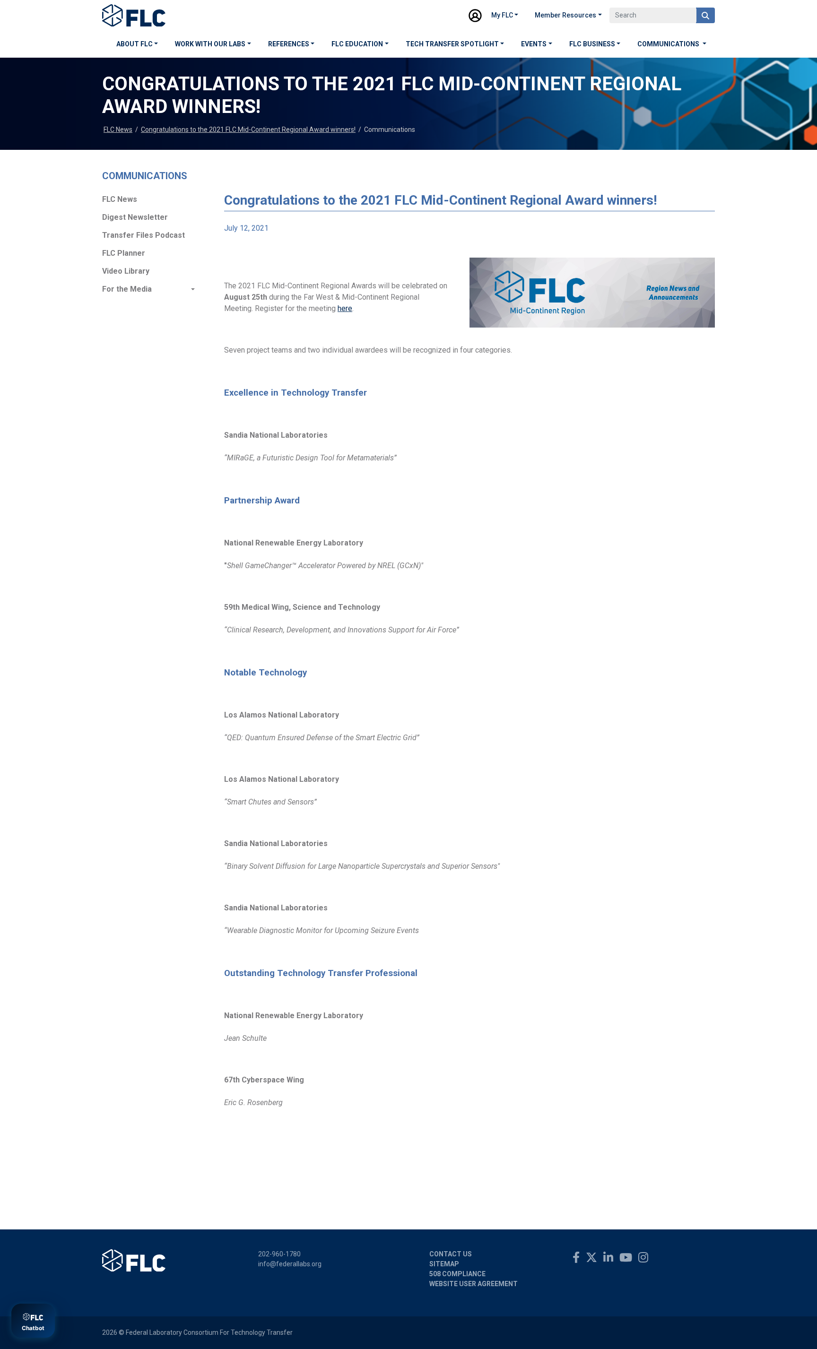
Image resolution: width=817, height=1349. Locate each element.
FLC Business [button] (592, 44)
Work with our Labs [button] (210, 44)
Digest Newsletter (135, 217)
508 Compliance (457, 1274)
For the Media (127, 289)
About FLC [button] (134, 44)
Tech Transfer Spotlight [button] (452, 44)
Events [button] (534, 44)
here (345, 308)
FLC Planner (123, 253)
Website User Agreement (473, 1284)
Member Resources (565, 15)
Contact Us (450, 1254)
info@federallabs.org (290, 1264)
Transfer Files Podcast (143, 235)
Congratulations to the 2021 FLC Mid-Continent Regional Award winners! (248, 129)
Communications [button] (669, 44)
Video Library (125, 271)
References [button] (288, 44)
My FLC (502, 15)
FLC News (118, 129)
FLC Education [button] (357, 44)
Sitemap (444, 1264)
